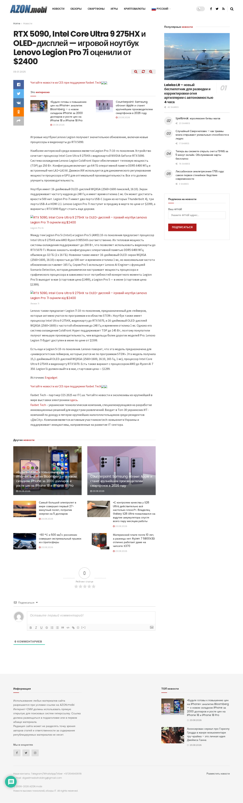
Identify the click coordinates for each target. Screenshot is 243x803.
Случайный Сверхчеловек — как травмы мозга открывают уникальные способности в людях (202, 134)
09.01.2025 (19, 72)
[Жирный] (30, 627)
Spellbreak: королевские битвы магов (198, 118)
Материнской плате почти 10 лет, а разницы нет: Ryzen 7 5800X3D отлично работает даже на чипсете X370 (134, 540)
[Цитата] (62, 627)
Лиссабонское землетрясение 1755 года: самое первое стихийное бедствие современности (200, 175)
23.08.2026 (58, 124)
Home (16, 23)
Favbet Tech (38, 405)
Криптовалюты (134, 9)
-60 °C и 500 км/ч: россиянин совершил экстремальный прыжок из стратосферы (60, 538)
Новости (58, 9)
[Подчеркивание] (41, 627)
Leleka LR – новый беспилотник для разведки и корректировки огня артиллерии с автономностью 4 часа (188, 93)
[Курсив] (36, 627)
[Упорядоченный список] (52, 627)
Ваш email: (175, 209)
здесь (74, 400)
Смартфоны (96, 9)
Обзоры (76, 9)
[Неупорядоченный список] (57, 627)
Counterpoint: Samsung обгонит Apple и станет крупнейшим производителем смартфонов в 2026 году (134, 107)
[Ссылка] (73, 627)
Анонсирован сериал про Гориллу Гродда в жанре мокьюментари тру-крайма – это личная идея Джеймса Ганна (208, 734)
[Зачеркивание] (46, 627)
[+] (83, 627)
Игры (114, 9)
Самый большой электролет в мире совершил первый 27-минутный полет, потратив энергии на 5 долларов (57, 508)
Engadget (51, 377)
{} (78, 627)
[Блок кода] (68, 627)
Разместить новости (218, 773)
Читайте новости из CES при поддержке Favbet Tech (65, 82)
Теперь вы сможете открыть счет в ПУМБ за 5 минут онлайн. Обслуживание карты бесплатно (202, 155)
